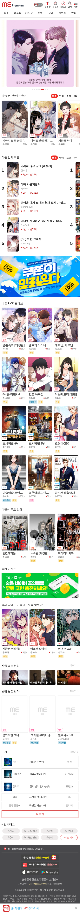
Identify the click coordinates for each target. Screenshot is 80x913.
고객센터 (53, 879)
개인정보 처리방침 (37, 883)
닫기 (76, 908)
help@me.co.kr (61, 901)
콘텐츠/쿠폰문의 (40, 879)
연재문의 (26, 879)
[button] (2, 277)
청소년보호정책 (54, 883)
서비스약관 (23, 883)
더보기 (73, 665)
